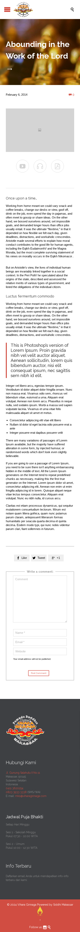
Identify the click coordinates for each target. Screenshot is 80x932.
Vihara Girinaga (26, 904)
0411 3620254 (14, 788)
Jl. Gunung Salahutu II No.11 (23, 772)
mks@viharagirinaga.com (30, 796)
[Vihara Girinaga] (42, 9)
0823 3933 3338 (16, 792)
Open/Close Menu (7, 9)
